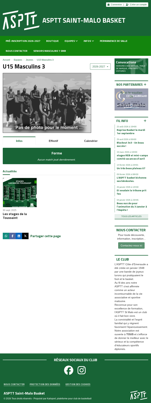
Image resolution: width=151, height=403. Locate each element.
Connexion (116, 4)
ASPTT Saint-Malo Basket (83, 20)
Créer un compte (138, 4)
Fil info (122, 120)
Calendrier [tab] (91, 140)
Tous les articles (131, 216)
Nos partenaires (129, 84)
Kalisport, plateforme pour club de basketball (69, 398)
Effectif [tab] (53, 140)
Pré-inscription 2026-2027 (23, 41)
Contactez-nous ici (131, 245)
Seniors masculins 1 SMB (49, 51)
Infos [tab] (19, 140)
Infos (87, 41)
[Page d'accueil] (21, 20)
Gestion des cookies (77, 384)
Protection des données (45, 384)
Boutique (52, 41)
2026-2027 (99, 66)
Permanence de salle (113, 41)
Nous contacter (16, 51)
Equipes (70, 41)
